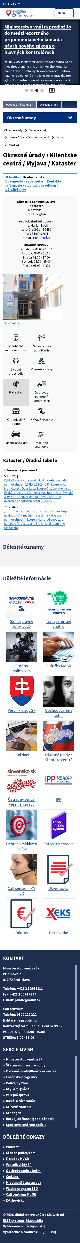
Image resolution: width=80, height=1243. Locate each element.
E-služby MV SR (17, 1158)
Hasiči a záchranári (20, 1101)
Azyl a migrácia (18, 1089)
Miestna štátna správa (23, 1182)
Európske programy (21, 1077)
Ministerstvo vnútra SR (24, 1059)
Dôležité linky (15, 189)
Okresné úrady (49, 104)
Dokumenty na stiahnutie (24, 181)
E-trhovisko (15, 1200)
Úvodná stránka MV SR (19, 104)
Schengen (13, 1113)
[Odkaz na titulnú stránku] (20, 12)
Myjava (60, 137)
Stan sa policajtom (20, 1153)
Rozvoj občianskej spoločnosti (30, 1118)
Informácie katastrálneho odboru (30, 185)
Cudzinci (12, 1176)
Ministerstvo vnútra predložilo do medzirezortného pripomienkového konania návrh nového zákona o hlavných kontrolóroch (37, 39)
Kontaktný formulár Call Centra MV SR (33, 1026)
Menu (64, 12)
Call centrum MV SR (21, 1194)
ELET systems (14, 1220)
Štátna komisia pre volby (25, 1065)
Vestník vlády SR (19, 1164)
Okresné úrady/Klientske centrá (31, 1071)
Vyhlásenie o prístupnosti (23, 1226)
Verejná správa (17, 1095)
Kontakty (54, 181)
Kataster (14, 144)
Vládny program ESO (22, 1188)
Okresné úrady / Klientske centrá (29, 137)
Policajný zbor (17, 1083)
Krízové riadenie (19, 1107)
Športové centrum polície (26, 1124)
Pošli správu (41, 238)
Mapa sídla (34, 1220)
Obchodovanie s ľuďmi (23, 1170)
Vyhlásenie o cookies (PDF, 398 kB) (29, 1232)
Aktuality (12, 177)
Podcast (12, 1147)
